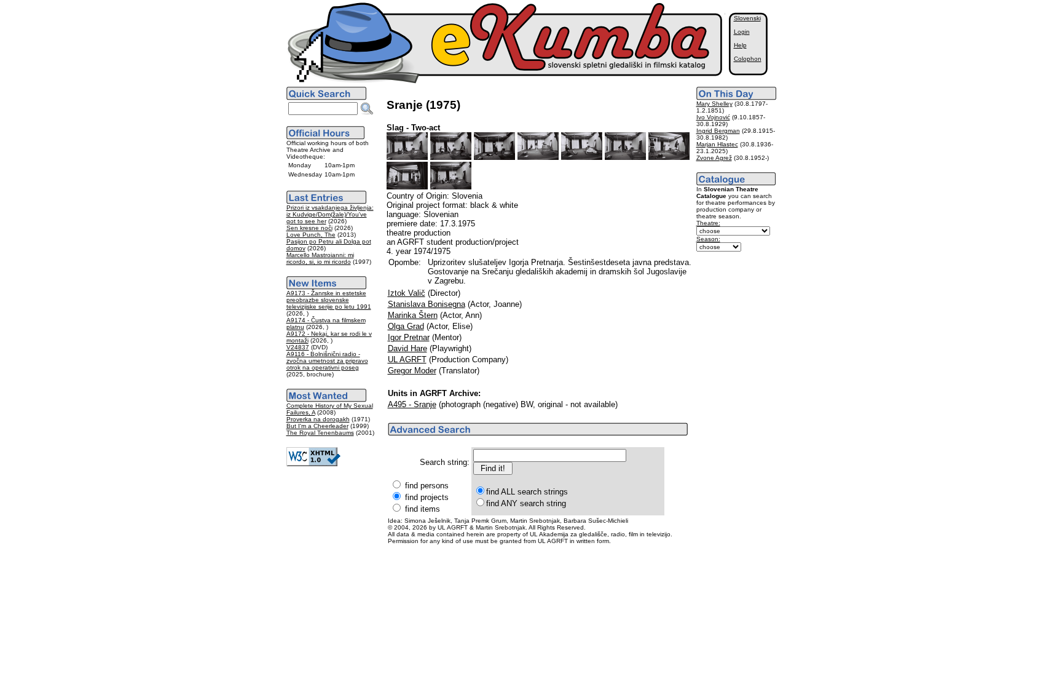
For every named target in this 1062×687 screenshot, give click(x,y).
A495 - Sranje (412, 404)
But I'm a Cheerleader (317, 426)
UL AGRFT (407, 359)
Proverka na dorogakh (318, 419)
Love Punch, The (311, 234)
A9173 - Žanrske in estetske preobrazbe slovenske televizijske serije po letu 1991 (328, 300)
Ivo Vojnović (713, 117)
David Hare (407, 348)
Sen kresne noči (309, 227)
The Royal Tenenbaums (320, 432)
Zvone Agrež (714, 157)
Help (740, 45)
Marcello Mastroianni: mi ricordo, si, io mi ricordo (320, 258)
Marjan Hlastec (717, 144)
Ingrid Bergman (718, 130)
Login (742, 31)
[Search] (367, 109)
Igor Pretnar (409, 337)
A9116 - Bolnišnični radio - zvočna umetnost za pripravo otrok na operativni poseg (327, 361)
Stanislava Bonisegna (426, 304)
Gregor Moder (412, 370)
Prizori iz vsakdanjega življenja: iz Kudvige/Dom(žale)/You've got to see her (330, 214)
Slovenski (747, 18)
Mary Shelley (714, 103)
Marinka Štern (413, 315)
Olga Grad (406, 326)
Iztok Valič (406, 293)
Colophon (747, 58)
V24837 (297, 347)
